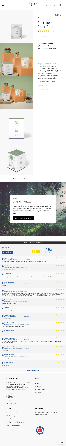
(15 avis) (52, 31)
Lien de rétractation (13, 425)
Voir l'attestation (7, 252)
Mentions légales (11, 416)
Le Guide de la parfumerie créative (51, 442)
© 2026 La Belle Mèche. (12, 442)
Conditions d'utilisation (13, 419)
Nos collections (40, 389)
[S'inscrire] (59, 419)
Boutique (38, 386)
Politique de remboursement (15, 422)
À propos (38, 392)
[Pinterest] (15, 403)
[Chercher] (46, 5)
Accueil (37, 383)
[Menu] (3, 5)
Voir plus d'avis (33, 370)
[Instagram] (11, 403)
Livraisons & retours (13, 413)
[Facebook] (7, 403)
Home (10, 178)
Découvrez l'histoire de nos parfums (23, 218)
